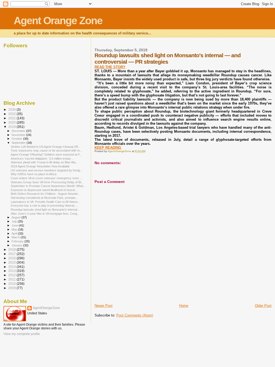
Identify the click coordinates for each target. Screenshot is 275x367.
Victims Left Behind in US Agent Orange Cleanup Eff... (45, 146)
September (19, 142)
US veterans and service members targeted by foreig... (46, 170)
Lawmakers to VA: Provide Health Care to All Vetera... (45, 201)
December (19, 130)
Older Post (263, 306)
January (17, 245)
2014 (12, 266)
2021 (12, 118)
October (17, 138)
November (19, 134)
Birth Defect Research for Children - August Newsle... (45, 193)
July (15, 221)
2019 (12, 126)
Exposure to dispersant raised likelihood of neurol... (44, 190)
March (16, 237)
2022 (12, 114)
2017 (12, 254)
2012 (12, 275)
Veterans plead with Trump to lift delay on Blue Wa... (44, 162)
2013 (12, 270)
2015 (12, 262)
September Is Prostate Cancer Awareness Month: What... (48, 186)
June (15, 225)
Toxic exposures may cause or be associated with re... (46, 150)
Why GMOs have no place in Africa (33, 174)
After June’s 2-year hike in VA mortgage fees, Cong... (45, 213)
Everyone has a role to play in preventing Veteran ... (44, 205)
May (15, 229)
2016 (12, 258)
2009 (12, 288)
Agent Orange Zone (58, 20)
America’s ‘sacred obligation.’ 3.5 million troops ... (42, 158)
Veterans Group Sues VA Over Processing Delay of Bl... (47, 182)
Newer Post (104, 306)
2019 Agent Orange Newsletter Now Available (40, 166)
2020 (12, 122)
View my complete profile (21, 334)
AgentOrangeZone (46, 308)
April (15, 233)
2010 (12, 283)
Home (183, 306)
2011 (12, 279)
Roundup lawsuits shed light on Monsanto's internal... (45, 209)
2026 (12, 109)
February (18, 241)
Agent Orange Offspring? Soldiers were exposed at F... (46, 154)
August (16, 217)
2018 (12, 249)
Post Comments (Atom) (134, 315)
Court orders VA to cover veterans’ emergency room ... (46, 178)
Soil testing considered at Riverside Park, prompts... (44, 197)
